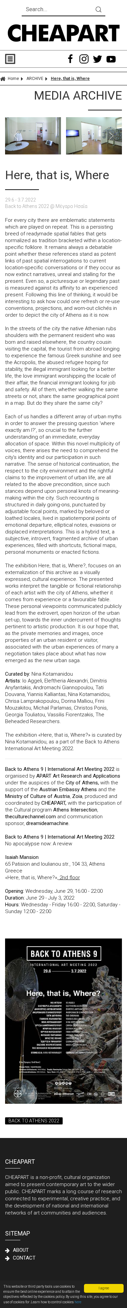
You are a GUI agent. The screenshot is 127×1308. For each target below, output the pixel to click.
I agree (104, 1288)
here (78, 1302)
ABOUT (21, 1250)
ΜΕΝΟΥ (34, 59)
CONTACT (24, 1258)
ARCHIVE (34, 78)
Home (13, 78)
